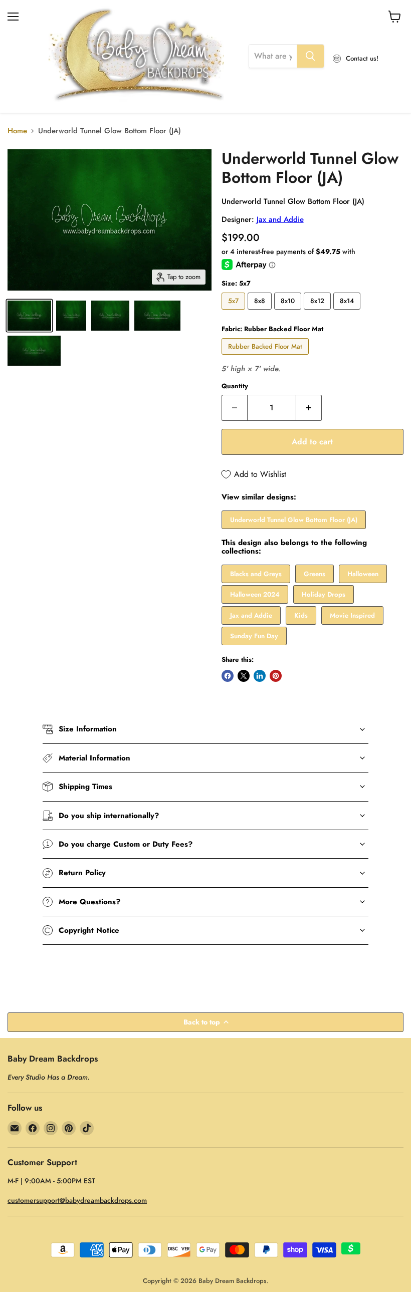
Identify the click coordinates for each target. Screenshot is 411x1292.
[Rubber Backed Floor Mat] (266, 357)
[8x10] (289, 312)
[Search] (310, 56)
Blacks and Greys (256, 574)
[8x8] (261, 312)
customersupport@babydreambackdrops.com (77, 1200)
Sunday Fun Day (254, 636)
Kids (301, 615)
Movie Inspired (352, 615)
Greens (314, 574)
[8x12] (318, 312)
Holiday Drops (323, 594)
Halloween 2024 (255, 594)
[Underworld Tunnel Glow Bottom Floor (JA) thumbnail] (29, 316)
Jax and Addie (280, 219)
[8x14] (348, 312)
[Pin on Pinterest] (276, 676)
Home (17, 131)
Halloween (362, 574)
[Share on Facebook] (228, 676)
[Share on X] (244, 676)
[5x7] (235, 312)
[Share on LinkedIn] (260, 676)
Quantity (235, 386)
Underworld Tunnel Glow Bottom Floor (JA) (293, 520)
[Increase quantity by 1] (309, 408)
